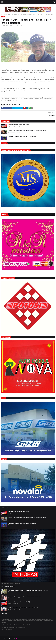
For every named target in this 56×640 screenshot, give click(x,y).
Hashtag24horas (6, 25)
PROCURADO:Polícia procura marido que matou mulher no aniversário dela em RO (23, 607)
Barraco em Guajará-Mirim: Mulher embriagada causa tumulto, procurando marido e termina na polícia (27, 130)
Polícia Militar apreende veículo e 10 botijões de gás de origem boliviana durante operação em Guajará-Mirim (28, 590)
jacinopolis (8, 104)
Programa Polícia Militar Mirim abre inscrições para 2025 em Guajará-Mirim (22, 136)
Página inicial (4, 14)
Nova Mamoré (14, 104)
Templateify (7, 638)
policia (9, 14)
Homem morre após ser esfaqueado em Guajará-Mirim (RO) (19, 124)
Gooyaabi (16, 638)
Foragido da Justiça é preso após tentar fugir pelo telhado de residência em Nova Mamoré (24, 596)
